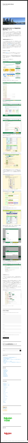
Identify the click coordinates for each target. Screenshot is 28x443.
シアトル (4, 394)
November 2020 (5, 370)
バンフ (4, 397)
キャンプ (4, 393)
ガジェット (4, 390)
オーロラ (4, 389)
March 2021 (5, 369)
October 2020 (5, 371)
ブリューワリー (5, 398)
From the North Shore (8, 4)
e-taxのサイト (7, 52)
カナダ (4, 391)
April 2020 (4, 373)
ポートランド (5, 399)
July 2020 (4, 372)
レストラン (4, 400)
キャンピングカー (5, 392)
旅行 (4, 401)
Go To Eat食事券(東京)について (7, 358)
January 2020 (5, 374)
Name (4, 324)
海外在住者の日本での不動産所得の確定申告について (10, 357)
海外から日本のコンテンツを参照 (7, 361)
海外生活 (4, 402)
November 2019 (5, 376)
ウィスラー (4, 388)
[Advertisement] (14, 12)
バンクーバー (5, 395)
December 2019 (5, 375)
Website (4, 331)
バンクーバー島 (5, 396)
